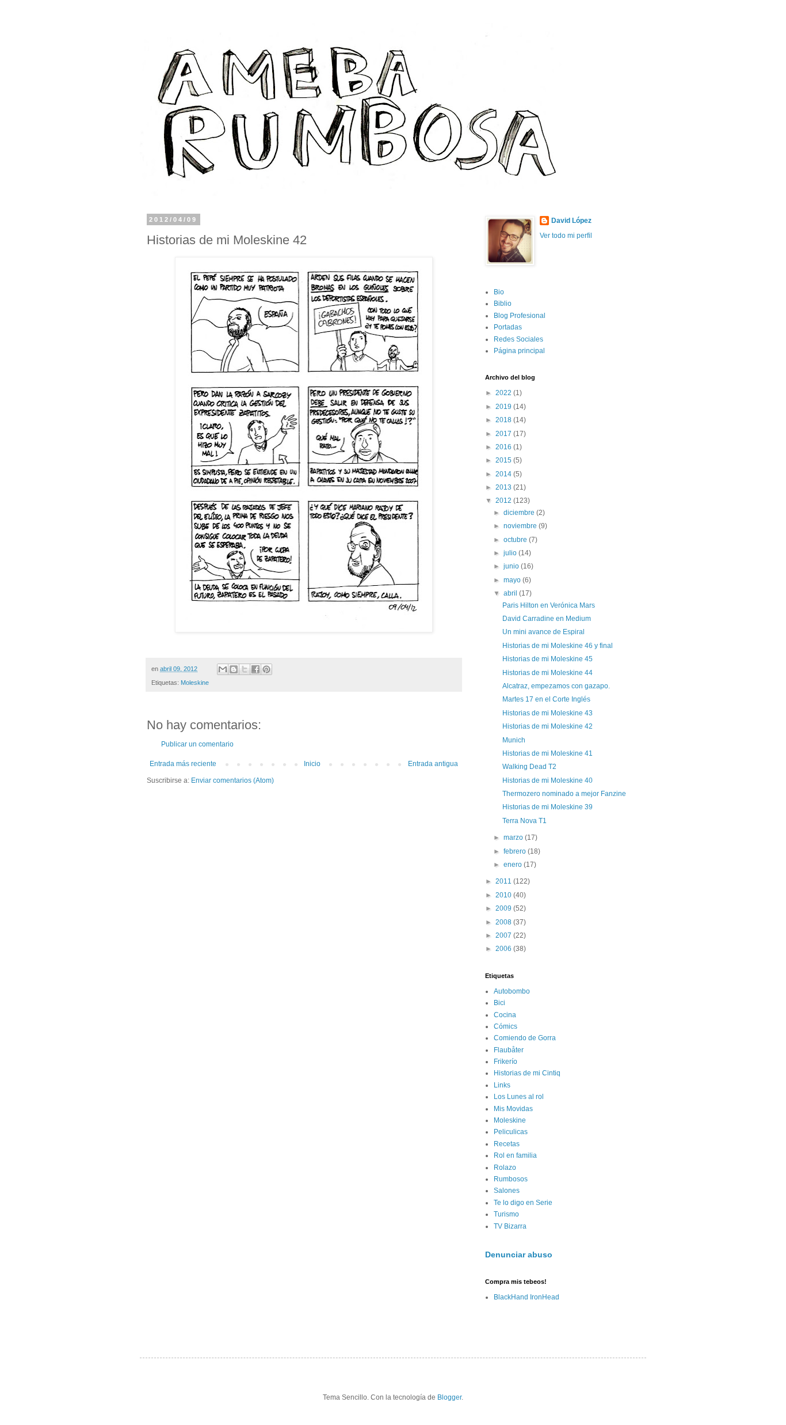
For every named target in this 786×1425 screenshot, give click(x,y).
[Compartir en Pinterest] (266, 669)
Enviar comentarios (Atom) (232, 780)
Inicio (312, 764)
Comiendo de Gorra (525, 1038)
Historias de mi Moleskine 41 (547, 753)
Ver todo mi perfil (566, 236)
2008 (504, 922)
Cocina (505, 1015)
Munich (513, 740)
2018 (504, 420)
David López (571, 221)
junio (512, 566)
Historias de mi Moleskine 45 (547, 659)
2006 (504, 949)
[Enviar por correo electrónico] (222, 669)
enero (513, 865)
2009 (504, 908)
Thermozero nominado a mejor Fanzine (564, 794)
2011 (504, 881)
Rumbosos (511, 1179)
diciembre (519, 513)
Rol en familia (515, 1155)
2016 (504, 447)
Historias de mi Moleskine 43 (547, 713)
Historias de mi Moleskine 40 (547, 780)
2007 (504, 935)
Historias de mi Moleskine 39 (547, 807)
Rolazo (505, 1168)
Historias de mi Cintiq (527, 1073)
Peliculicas (511, 1132)
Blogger (449, 1397)
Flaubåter (509, 1050)
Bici (499, 1003)
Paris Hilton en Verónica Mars (548, 605)
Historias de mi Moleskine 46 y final (557, 646)
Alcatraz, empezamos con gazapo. (556, 686)
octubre (516, 540)
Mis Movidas (513, 1109)
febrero (515, 851)
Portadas (508, 327)
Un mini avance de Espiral (543, 632)
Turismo (506, 1214)
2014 (504, 474)
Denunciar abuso (518, 1254)
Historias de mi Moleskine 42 (547, 726)
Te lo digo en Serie (523, 1203)
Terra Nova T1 (524, 821)
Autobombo (512, 991)
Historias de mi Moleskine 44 (547, 673)
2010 (504, 895)
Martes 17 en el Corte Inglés (546, 699)
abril (511, 593)
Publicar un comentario (197, 744)
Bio (499, 292)
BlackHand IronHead (526, 1297)
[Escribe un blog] (233, 669)
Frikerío (505, 1062)
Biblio (503, 304)
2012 (504, 501)
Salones (507, 1191)
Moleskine (195, 682)
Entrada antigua (433, 764)
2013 (504, 487)
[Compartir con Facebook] (255, 669)
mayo (512, 580)
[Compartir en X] (244, 669)
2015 (504, 460)
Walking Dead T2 (529, 767)
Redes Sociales (518, 339)
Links (502, 1085)
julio (510, 553)
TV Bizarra (510, 1226)
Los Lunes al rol (519, 1097)
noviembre (521, 526)
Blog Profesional (519, 316)
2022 (504, 393)
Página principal (519, 351)
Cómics (505, 1026)
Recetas (507, 1144)
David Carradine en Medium (546, 619)
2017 (504, 434)
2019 (504, 407)
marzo (514, 837)
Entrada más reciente (183, 764)
